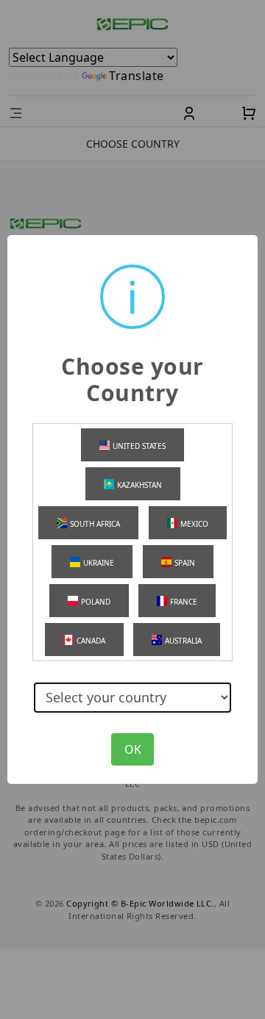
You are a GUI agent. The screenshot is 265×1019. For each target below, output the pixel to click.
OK (132, 749)
